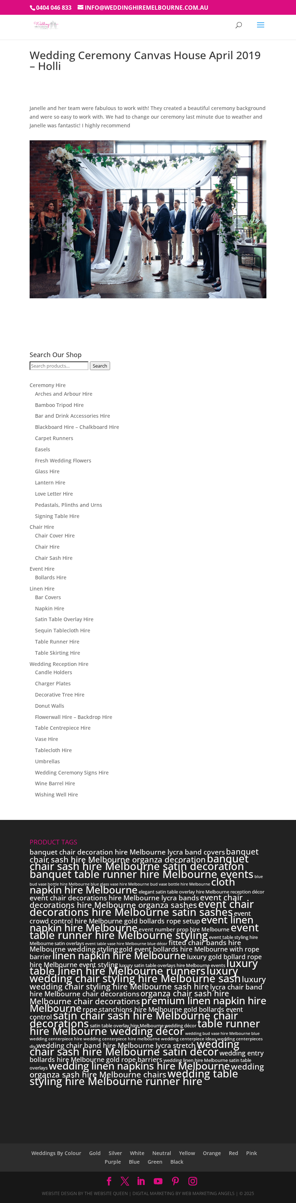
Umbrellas (47, 761)
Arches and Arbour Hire (63, 393)
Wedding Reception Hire (59, 663)
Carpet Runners (54, 438)
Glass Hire (47, 471)
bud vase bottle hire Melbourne (180, 884)
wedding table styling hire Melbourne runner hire (134, 1077)
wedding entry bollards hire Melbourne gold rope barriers (147, 1056)
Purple (113, 1161)
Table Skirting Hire (57, 652)
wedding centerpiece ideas (188, 1039)
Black (176, 1161)
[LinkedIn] (140, 1181)
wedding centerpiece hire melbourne (121, 1039)
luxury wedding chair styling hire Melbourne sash (135, 974)
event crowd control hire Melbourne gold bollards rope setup (140, 917)
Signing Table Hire (57, 516)
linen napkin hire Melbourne (119, 955)
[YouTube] (158, 1181)
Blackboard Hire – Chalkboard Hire (77, 426)
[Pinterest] (175, 1181)
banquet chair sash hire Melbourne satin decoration (139, 862)
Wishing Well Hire (56, 794)
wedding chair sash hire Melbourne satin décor (134, 1048)
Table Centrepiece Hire (63, 727)
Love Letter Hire (54, 493)
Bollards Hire (50, 577)
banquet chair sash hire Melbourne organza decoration (144, 855)
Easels (42, 449)
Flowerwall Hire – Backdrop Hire (73, 717)
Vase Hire (46, 739)
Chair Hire (42, 526)
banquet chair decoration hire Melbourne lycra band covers (127, 852)
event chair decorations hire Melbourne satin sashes (142, 908)
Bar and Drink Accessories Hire (72, 415)
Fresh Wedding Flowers (63, 460)
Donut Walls (49, 705)
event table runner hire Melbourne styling (144, 931)
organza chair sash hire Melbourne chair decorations (129, 997)
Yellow (187, 1153)
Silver (115, 1153)
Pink (251, 1153)
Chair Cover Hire (55, 535)
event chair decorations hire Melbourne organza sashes (136, 901)
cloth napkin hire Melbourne (132, 885)
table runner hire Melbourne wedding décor (145, 1027)
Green (155, 1161)
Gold (95, 1153)
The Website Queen (106, 1193)
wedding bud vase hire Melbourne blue (222, 1033)
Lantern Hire (50, 482)
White (137, 1153)
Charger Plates (53, 683)
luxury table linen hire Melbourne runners (144, 967)
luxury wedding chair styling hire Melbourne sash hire (148, 982)
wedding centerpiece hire (56, 1039)
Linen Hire (42, 588)
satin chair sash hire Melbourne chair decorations (134, 1019)
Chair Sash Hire (54, 557)
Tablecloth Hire (53, 750)
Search (100, 366)
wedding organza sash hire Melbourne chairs (147, 1070)
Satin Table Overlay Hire (64, 619)
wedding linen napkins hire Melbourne (139, 1065)
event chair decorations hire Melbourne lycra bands (114, 898)
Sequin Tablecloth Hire (62, 630)
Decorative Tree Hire (59, 694)
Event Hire (42, 568)
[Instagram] (192, 1181)
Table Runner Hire (57, 641)
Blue (134, 1161)
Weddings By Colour (56, 1153)
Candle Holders (53, 672)
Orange (212, 1153)
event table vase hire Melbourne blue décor (126, 943)
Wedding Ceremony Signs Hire (72, 772)
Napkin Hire (49, 608)
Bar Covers (48, 597)
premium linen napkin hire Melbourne (148, 1004)
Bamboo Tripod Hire (59, 404)
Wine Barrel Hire (55, 783)
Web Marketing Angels (208, 1193)
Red (233, 1153)
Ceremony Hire (48, 385)
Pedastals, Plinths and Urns (68, 504)
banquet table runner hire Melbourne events (141, 874)
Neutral (161, 1153)
